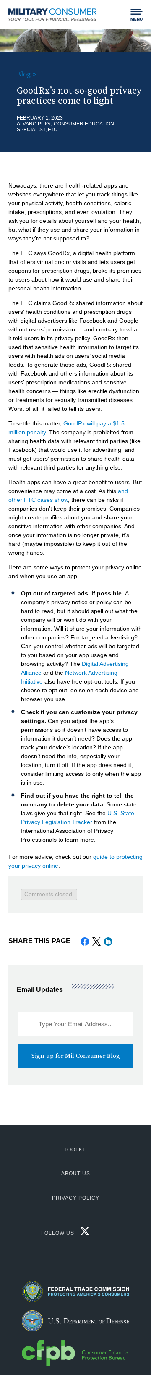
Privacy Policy (75, 1198)
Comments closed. (49, 894)
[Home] (55, 14)
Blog (24, 74)
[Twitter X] (83, 1233)
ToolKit (76, 1150)
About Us (75, 1174)
